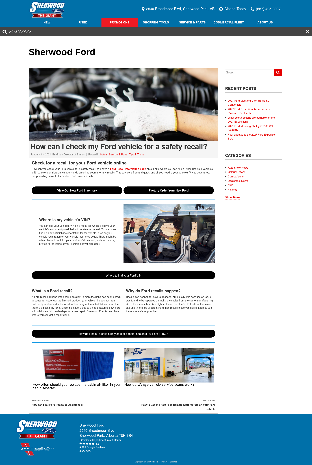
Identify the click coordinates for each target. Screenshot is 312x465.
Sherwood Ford (62, 52)
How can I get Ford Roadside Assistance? (58, 403)
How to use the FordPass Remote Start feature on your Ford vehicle (178, 405)
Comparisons (236, 176)
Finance (232, 189)
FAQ (230, 185)
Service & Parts (118, 154)
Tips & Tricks (136, 154)
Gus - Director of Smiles (70, 154)
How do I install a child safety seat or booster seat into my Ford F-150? (123, 334)
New (47, 22)
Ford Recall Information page (128, 169)
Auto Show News (238, 167)
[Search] (278, 72)
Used (83, 22)
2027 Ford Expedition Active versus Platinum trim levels (249, 111)
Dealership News (238, 180)
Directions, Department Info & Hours (100, 440)
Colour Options (237, 172)
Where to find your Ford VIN (123, 275)
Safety (103, 154)
